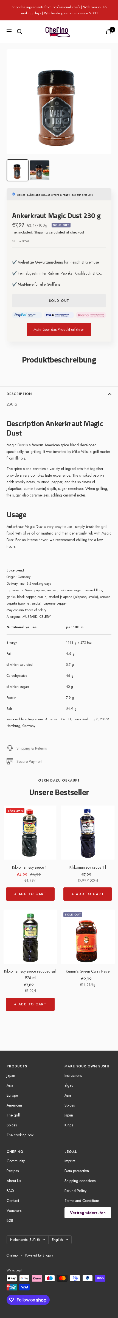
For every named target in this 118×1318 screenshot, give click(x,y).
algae (68, 1085)
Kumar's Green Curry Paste (87, 971)
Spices (12, 1125)
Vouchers (14, 1210)
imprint (69, 1161)
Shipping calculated (49, 232)
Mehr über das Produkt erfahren (59, 329)
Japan (11, 1075)
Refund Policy (75, 1190)
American (14, 1105)
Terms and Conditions (81, 1200)
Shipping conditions (79, 1180)
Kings (68, 1125)
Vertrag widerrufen (88, 1212)
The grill (13, 1115)
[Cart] (108, 31)
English (57, 1239)
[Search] (19, 31)
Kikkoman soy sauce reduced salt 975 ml (30, 974)
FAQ (10, 1190)
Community (16, 1161)
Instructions (73, 1075)
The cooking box (20, 1135)
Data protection (76, 1171)
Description (19, 393)
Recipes (13, 1171)
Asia (10, 1085)
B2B (10, 1220)
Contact (13, 1200)
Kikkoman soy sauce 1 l (30, 867)
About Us (14, 1180)
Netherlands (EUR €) (25, 1239)
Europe (12, 1095)
